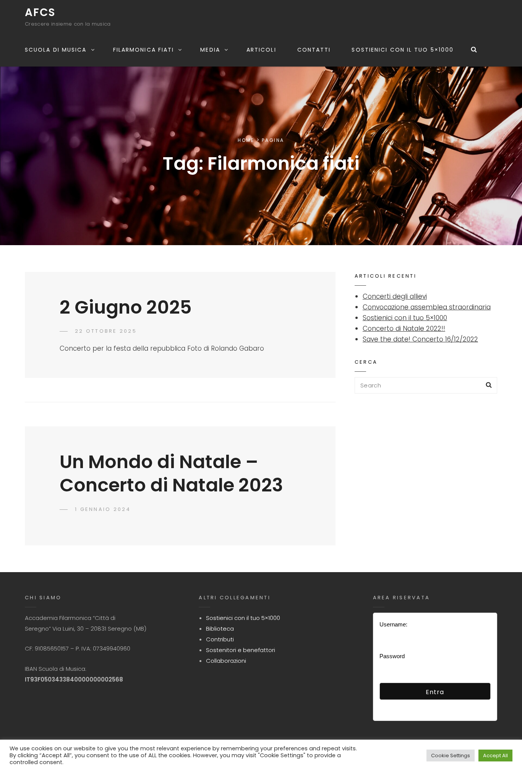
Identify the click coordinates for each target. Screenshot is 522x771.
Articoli (261, 50)
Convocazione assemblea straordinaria (427, 307)
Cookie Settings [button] (450, 755)
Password (392, 656)
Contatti (314, 50)
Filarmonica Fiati (143, 50)
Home (246, 140)
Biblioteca (220, 629)
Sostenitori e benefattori (240, 650)
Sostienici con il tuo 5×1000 (403, 50)
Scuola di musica (56, 50)
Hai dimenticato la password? (416, 705)
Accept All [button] (495, 755)
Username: (393, 624)
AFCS (40, 12)
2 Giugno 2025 (126, 307)
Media (210, 50)
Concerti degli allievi (395, 296)
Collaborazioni (226, 661)
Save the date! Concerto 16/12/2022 (420, 339)
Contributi (220, 639)
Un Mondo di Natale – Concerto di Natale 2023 (171, 473)
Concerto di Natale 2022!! (404, 328)
